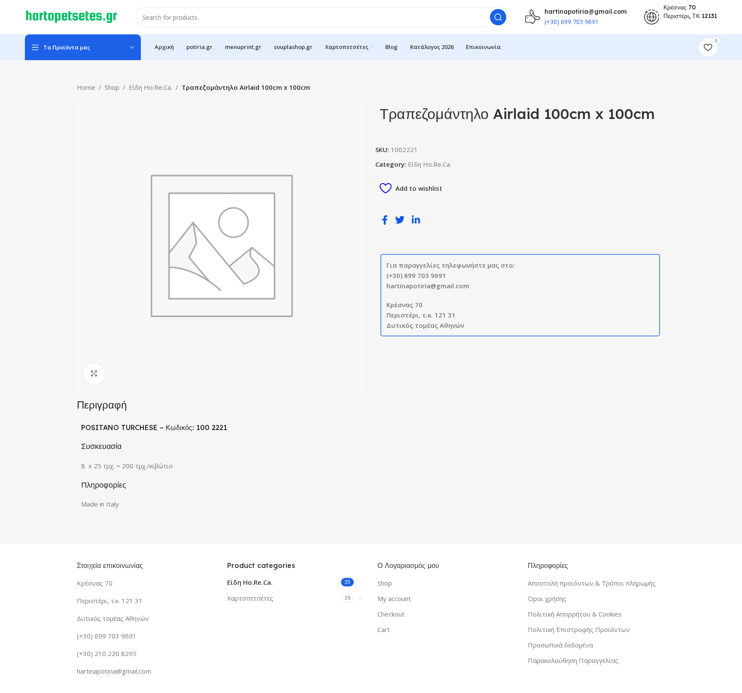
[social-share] (386, 219)
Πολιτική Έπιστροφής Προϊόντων (579, 629)
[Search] (498, 17)
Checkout (390, 614)
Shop (112, 87)
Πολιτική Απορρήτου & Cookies (575, 614)
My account (394, 598)
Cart (383, 629)
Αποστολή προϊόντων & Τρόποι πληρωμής (592, 583)
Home (86, 87)
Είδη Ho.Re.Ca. (150, 87)
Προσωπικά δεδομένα (560, 645)
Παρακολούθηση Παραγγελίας (573, 660)
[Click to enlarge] (94, 374)
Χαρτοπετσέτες (250, 598)
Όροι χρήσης (547, 598)
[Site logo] (72, 16)
